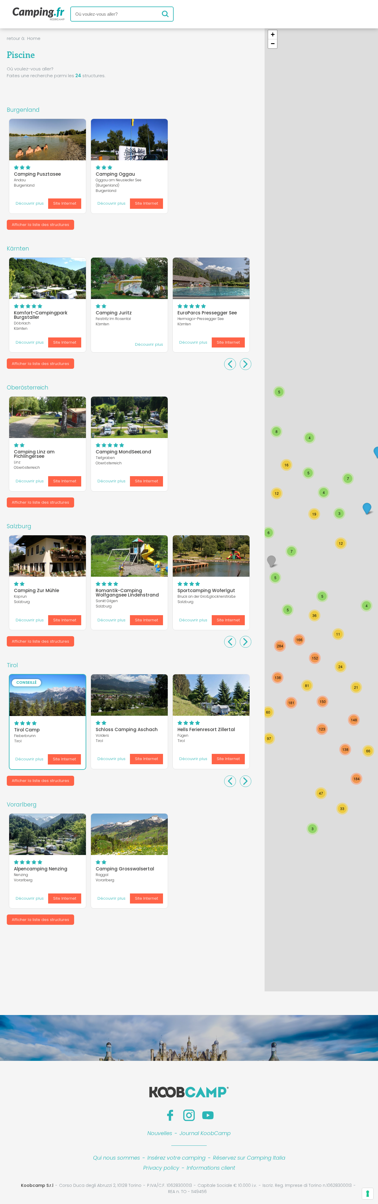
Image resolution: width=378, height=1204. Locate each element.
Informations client (211, 1167)
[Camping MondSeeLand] (129, 417)
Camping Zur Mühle (36, 590)
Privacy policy (161, 1167)
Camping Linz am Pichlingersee (34, 454)
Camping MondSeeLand (123, 452)
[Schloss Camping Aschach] (129, 695)
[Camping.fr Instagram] (189, 1115)
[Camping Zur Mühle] (47, 556)
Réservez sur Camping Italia (249, 1157)
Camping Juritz (114, 313)
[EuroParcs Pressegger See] (211, 278)
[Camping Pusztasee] (47, 139)
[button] (278, 677)
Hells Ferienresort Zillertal (206, 729)
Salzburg (19, 526)
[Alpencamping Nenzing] (47, 834)
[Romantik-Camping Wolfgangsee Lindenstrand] (129, 556)
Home (33, 38)
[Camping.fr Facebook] (170, 1115)
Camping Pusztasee (37, 174)
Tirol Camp (27, 730)
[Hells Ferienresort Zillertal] (211, 695)
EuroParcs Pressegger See (207, 313)
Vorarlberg (22, 805)
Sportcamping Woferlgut (206, 590)
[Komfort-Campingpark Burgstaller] (47, 278)
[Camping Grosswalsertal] (129, 834)
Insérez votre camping (176, 1157)
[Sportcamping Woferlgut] (211, 556)
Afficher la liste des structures (40, 224)
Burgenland (23, 110)
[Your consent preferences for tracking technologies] (367, 1193)
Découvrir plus (30, 203)
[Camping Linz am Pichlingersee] (47, 417)
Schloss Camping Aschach (127, 729)
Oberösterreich (27, 388)
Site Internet (64, 203)
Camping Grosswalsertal (125, 869)
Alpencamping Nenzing (40, 869)
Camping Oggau (115, 174)
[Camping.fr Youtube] (208, 1115)
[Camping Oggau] (129, 139)
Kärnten (18, 249)
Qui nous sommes (116, 1157)
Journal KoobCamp (205, 1133)
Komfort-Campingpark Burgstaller (40, 315)
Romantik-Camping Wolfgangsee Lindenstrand (127, 592)
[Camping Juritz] (129, 278)
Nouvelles (159, 1133)
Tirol (12, 665)
